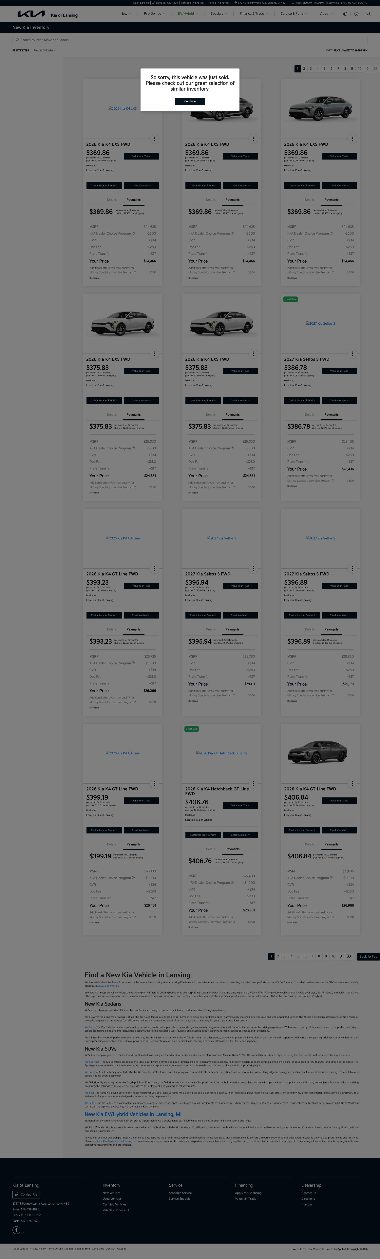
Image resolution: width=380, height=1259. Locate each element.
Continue (190, 101)
